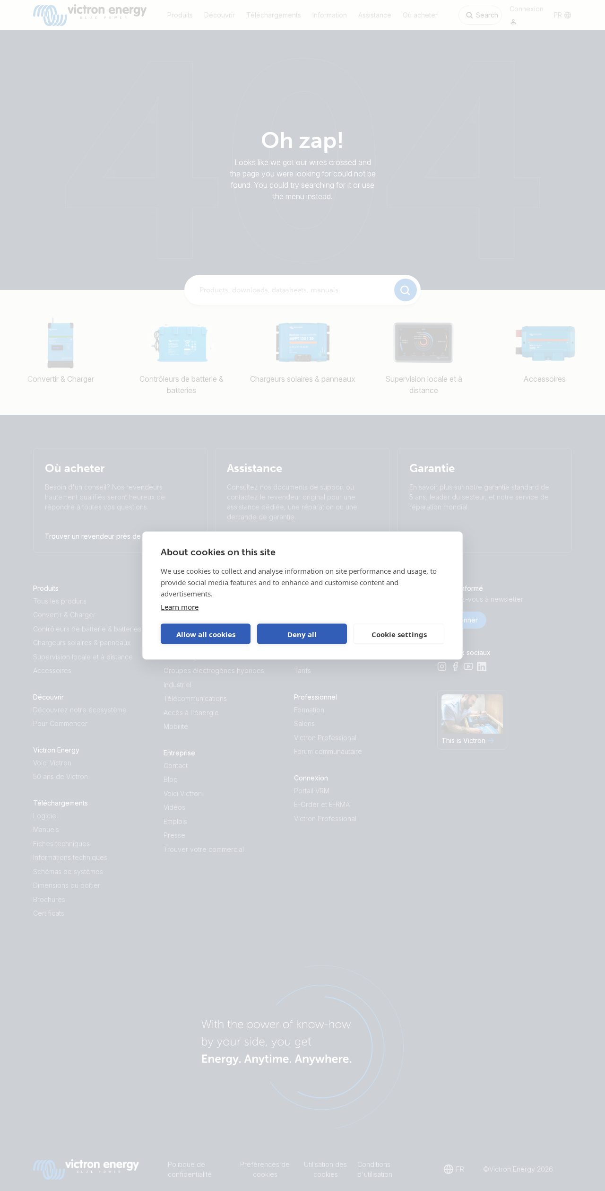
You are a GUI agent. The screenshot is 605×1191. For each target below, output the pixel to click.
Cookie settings (399, 634)
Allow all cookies (205, 634)
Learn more (180, 607)
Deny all (302, 634)
